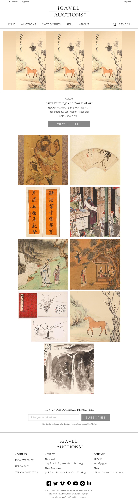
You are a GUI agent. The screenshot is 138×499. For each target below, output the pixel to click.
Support (127, 2)
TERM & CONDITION (26, 472)
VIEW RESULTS (69, 124)
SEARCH (125, 24)
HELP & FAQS (22, 466)
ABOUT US (21, 454)
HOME (11, 24)
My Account (12, 2)
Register (25, 2)
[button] (29, 24)
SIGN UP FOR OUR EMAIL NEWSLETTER (69, 410)
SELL (70, 24)
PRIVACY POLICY (24, 460)
